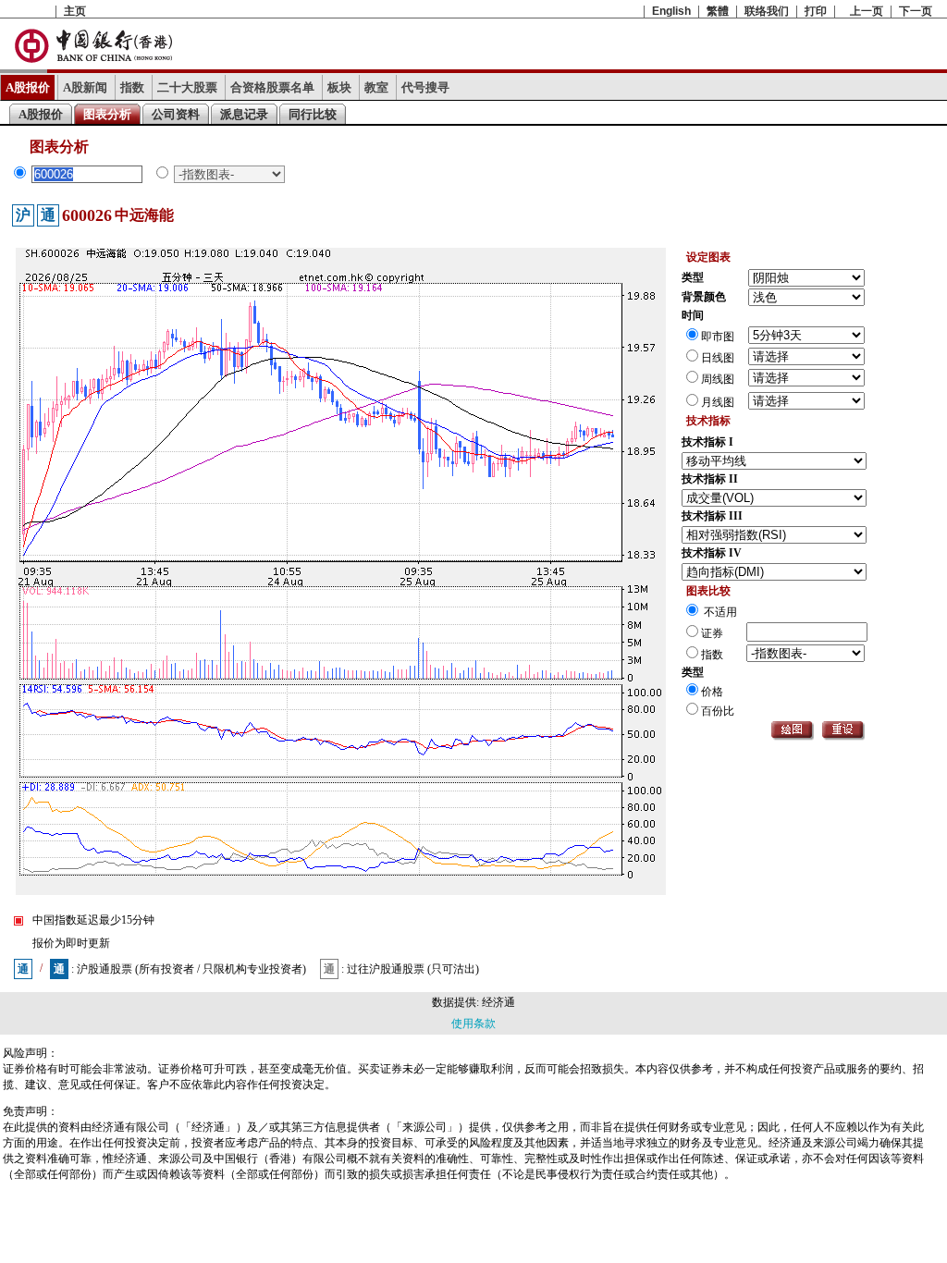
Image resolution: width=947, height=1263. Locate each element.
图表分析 (107, 114)
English (671, 11)
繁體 (718, 11)
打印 (816, 11)
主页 (75, 11)
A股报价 (28, 87)
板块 (339, 87)
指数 (132, 87)
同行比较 (313, 114)
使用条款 (473, 1023)
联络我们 (766, 11)
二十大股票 (187, 87)
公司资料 (176, 114)
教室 (376, 87)
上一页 (866, 11)
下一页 (915, 11)
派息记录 (244, 114)
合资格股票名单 (272, 87)
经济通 (498, 1002)
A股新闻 (85, 87)
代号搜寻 (425, 87)
